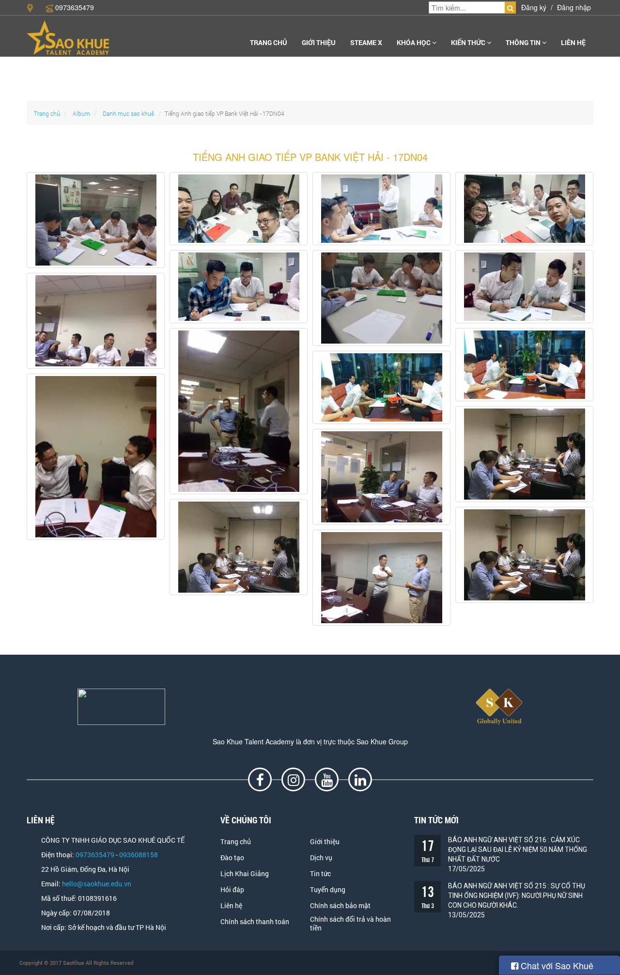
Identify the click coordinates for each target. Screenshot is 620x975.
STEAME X (366, 42)
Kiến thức (469, 42)
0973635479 (74, 7)
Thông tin (524, 42)
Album (81, 113)
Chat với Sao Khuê (555, 965)
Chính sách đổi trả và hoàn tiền (350, 923)
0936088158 (138, 854)
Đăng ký (533, 7)
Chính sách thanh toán (254, 921)
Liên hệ (573, 42)
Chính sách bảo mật (340, 905)
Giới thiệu (319, 42)
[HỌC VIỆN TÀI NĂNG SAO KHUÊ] (68, 37)
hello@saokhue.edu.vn (96, 884)
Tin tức (320, 873)
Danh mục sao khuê (128, 113)
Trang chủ (268, 42)
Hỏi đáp (232, 889)
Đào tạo (232, 857)
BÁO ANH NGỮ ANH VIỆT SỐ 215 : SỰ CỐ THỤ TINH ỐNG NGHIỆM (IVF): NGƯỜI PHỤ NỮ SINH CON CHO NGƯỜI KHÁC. (516, 895)
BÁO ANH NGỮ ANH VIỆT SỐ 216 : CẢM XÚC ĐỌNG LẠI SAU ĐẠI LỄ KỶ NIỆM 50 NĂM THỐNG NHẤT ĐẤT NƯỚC (517, 849)
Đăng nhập (574, 7)
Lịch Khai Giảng (244, 873)
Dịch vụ (321, 857)
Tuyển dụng (327, 889)
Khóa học (414, 42)
